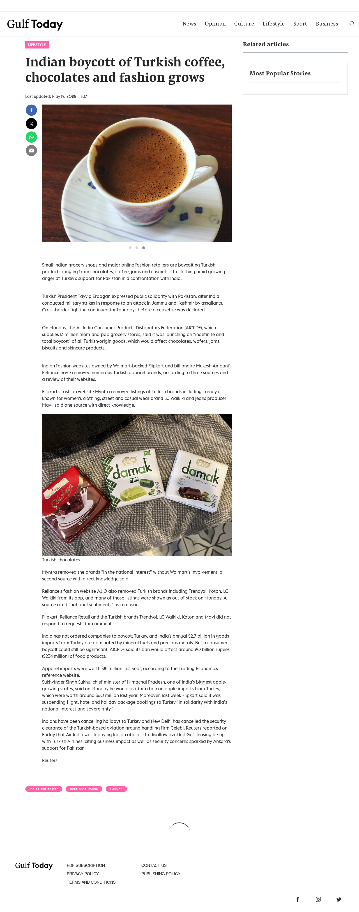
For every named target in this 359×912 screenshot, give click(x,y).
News (189, 24)
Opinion (215, 24)
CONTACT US (154, 865)
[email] (31, 150)
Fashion (116, 789)
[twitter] (31, 123)
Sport (300, 24)
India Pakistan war (44, 789)
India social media (84, 789)
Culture (244, 24)
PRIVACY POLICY (83, 873)
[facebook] (31, 110)
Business (327, 24)
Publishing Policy (160, 873)
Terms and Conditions (91, 882)
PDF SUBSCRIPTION (86, 865)
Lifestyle (274, 24)
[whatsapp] (31, 137)
